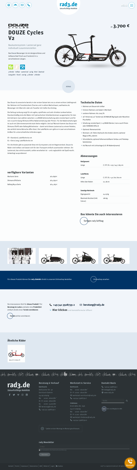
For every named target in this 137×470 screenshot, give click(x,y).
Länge (83, 165)
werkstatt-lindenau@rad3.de (84, 417)
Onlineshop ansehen (101, 279)
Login (52, 466)
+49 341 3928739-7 (80, 398)
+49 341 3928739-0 (80, 420)
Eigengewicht (85, 194)
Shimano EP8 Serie (14, 180)
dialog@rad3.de (110, 390)
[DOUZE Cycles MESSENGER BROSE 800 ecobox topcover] (53, 256)
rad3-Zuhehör (36, 279)
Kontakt (10, 466)
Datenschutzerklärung (59, 450)
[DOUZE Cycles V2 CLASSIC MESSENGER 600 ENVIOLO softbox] (115, 256)
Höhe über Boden (87, 182)
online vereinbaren (20, 316)
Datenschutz (34, 466)
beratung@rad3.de (49, 407)
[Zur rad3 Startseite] (18, 391)
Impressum (24, 466)
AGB (40, 466)
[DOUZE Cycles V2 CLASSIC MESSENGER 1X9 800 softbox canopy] (84, 256)
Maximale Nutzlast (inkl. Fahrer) (89, 199)
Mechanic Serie (12, 176)
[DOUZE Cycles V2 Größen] (21, 256)
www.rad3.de (109, 392)
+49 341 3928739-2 (64, 304)
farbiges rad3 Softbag (93, 220)
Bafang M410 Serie (14, 184)
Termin (17, 466)
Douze (13, 53)
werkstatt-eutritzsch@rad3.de (84, 395)
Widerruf (46, 466)
